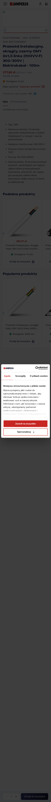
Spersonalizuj (24, 432)
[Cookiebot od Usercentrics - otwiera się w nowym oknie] (36, 368)
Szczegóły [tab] (20, 376)
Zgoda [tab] (7, 376)
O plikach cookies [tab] (39, 376)
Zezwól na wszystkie (25, 423)
